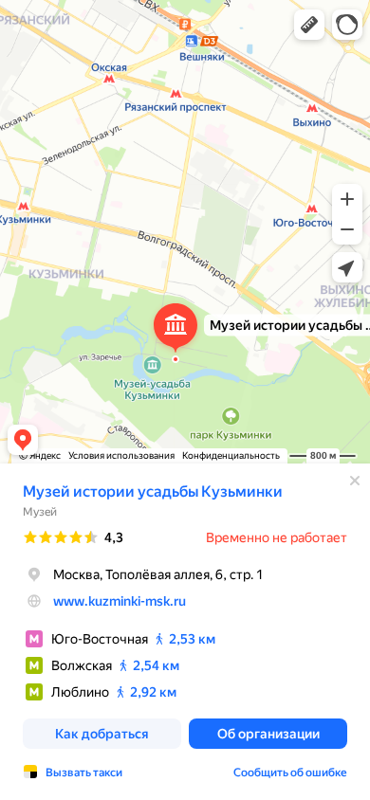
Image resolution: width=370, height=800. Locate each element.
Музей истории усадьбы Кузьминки (153, 491)
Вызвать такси (84, 772)
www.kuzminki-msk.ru (119, 601)
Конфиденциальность (231, 455)
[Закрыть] (354, 480)
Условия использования (121, 455)
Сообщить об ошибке (290, 772)
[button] (309, 24)
